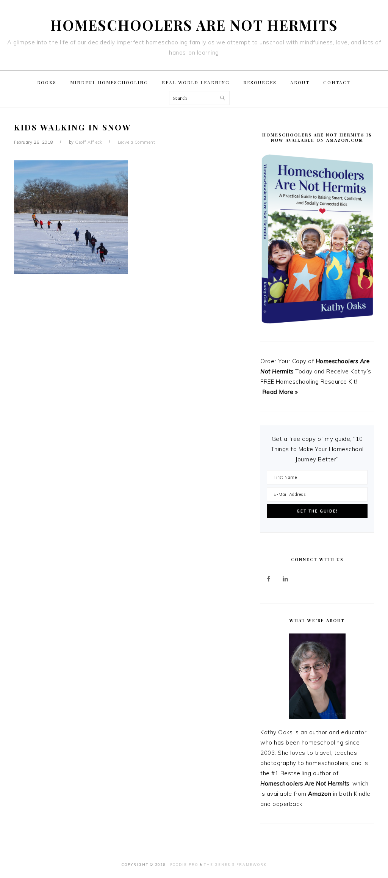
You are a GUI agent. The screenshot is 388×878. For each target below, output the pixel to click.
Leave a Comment (136, 142)
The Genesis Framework (235, 864)
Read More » (280, 391)
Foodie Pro (184, 864)
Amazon (319, 793)
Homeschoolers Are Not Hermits (194, 25)
